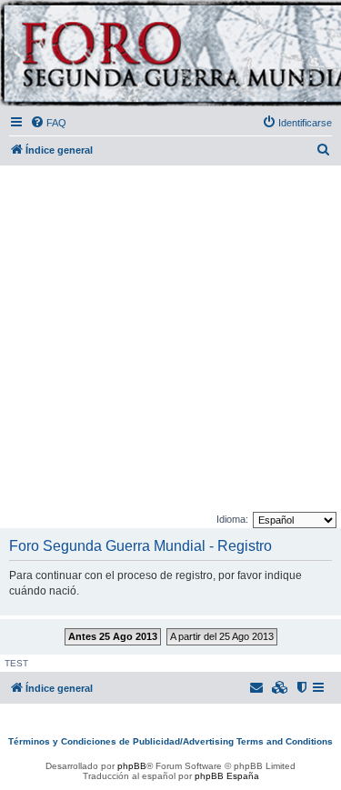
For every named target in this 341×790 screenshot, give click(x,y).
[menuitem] (48, 123)
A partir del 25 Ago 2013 (222, 636)
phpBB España (227, 776)
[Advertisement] (170, 339)
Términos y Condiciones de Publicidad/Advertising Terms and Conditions (170, 741)
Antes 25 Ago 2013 (112, 636)
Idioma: (232, 519)
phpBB (131, 766)
